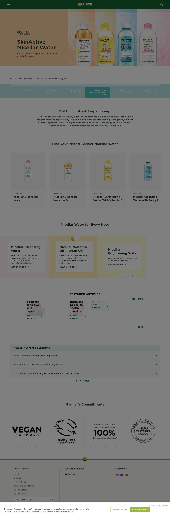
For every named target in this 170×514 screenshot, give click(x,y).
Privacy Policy (67, 511)
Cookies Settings (119, 509)
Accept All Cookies (140, 509)
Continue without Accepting (157, 505)
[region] (85, 508)
